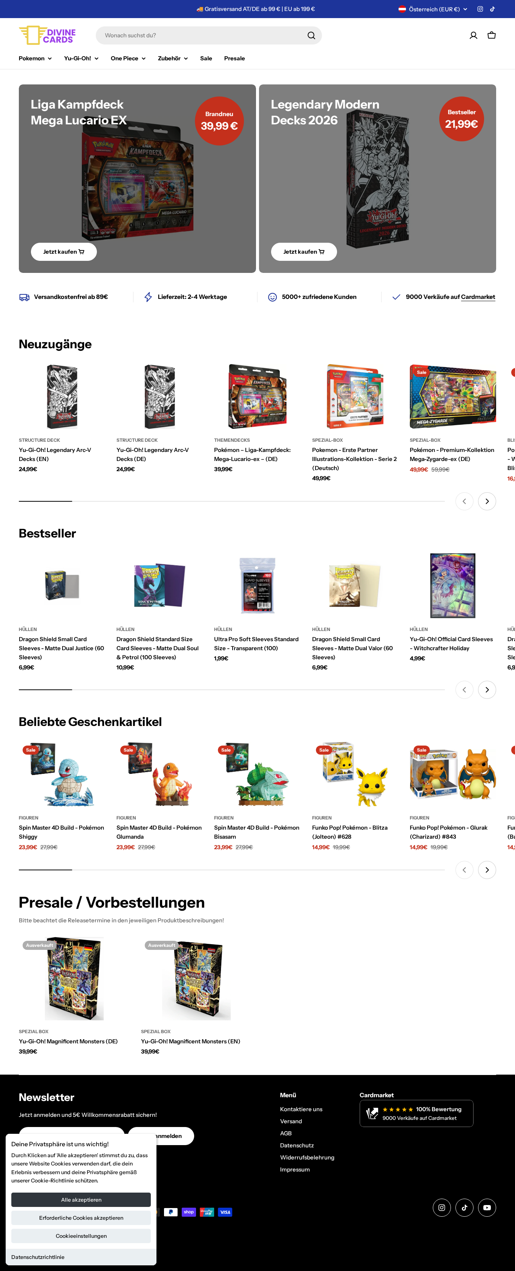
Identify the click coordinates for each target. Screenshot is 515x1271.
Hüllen (28, 629)
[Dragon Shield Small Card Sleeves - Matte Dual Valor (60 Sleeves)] (355, 585)
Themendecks (232, 440)
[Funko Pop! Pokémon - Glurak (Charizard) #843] (453, 774)
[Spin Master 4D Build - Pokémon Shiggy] (62, 774)
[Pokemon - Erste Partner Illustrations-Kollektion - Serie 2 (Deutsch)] (355, 396)
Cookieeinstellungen (81, 1236)
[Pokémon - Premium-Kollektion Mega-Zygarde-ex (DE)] (453, 396)
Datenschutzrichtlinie (37, 1257)
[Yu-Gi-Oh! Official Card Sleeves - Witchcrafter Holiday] (453, 585)
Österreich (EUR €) (434, 9)
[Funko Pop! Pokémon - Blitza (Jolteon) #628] (355, 774)
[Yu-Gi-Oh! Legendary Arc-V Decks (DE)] (159, 396)
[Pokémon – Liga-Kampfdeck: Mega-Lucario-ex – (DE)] (257, 396)
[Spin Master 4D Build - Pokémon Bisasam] (257, 774)
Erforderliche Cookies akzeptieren (81, 1217)
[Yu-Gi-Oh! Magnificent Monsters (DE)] (74, 978)
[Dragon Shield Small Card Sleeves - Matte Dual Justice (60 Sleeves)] (62, 585)
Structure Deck (39, 440)
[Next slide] (487, 501)
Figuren (28, 818)
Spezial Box (34, 1031)
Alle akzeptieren (81, 1199)
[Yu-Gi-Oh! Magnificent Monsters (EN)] (196, 978)
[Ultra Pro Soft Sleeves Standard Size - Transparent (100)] (257, 585)
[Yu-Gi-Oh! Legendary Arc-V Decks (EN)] (62, 396)
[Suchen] (311, 35)
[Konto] (473, 35)
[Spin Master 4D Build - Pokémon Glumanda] (159, 774)
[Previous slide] (464, 501)
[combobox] (209, 35)
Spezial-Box (327, 440)
